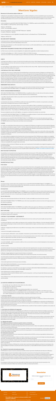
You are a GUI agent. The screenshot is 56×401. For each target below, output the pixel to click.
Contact (49, 2)
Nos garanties (33, 392)
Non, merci (47, 398)
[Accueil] (6, 2)
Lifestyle (28, 2)
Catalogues (43, 2)
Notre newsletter (33, 394)
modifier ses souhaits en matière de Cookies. (45, 148)
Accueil (3, 6)
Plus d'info (28, 400)
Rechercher (53, 2)
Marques (38, 2)
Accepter (42, 398)
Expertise (33, 2)
